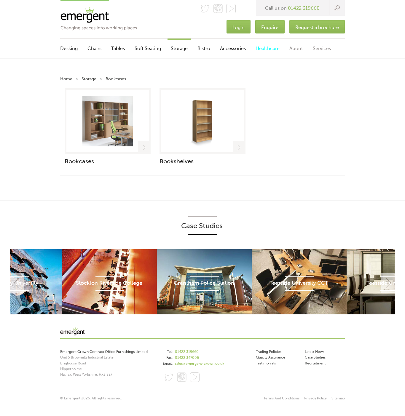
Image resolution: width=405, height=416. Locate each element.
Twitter (205, 8)
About (296, 48)
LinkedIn (208, 377)
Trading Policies (268, 352)
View (144, 147)
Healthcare (268, 48)
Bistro (203, 48)
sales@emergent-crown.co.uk (199, 363)
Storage (179, 48)
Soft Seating (148, 48)
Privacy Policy (315, 398)
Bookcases (79, 161)
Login (238, 27)
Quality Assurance (270, 357)
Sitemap (338, 398)
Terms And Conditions (281, 398)
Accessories (233, 48)
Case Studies (315, 357)
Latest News (314, 352)
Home (66, 79)
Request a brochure (317, 27)
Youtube (195, 377)
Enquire (269, 27)
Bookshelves (177, 161)
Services (322, 48)
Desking (69, 48)
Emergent (202, 332)
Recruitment (315, 363)
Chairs (94, 48)
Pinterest (218, 8)
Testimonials (266, 363)
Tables (118, 48)
